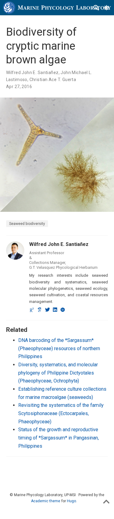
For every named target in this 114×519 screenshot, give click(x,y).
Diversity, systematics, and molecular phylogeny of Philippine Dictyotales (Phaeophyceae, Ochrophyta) (58, 373)
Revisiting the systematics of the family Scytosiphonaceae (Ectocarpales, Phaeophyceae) (61, 413)
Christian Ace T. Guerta (52, 79)
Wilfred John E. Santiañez (32, 72)
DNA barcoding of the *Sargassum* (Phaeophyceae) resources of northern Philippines (59, 348)
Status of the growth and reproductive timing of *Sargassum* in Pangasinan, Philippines (58, 438)
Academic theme (45, 501)
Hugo (71, 501)
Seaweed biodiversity (27, 224)
